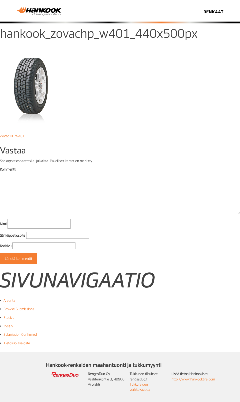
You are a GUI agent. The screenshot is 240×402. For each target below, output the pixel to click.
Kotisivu (5, 245)
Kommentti (8, 169)
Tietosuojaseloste (17, 343)
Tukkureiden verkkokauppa (140, 387)
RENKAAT (213, 12)
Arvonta (9, 300)
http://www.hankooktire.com (193, 379)
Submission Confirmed (20, 334)
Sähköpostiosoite (12, 235)
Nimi (3, 223)
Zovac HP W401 (12, 135)
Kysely (8, 325)
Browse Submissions (19, 308)
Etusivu (9, 317)
